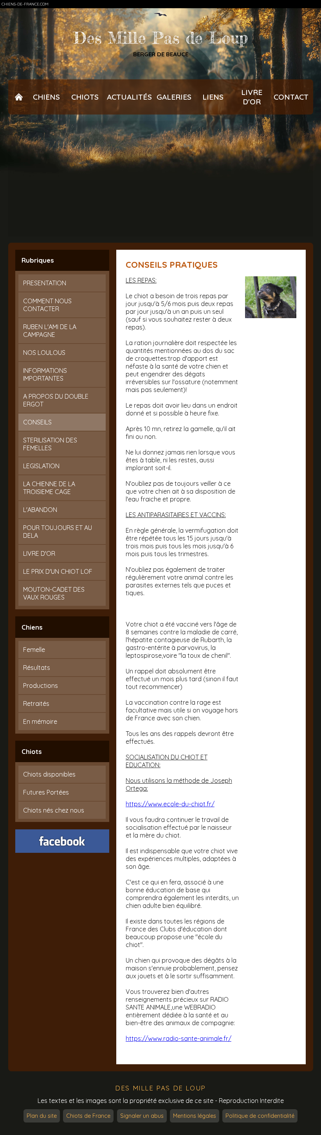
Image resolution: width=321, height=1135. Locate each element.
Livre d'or (251, 97)
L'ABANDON (40, 510)
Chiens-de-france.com (25, 4)
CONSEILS (37, 422)
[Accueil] (18, 96)
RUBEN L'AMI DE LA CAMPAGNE (49, 330)
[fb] (62, 841)
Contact (291, 97)
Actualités (129, 97)
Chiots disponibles (49, 774)
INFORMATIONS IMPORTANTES (45, 374)
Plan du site (42, 1115)
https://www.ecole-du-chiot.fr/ (170, 804)
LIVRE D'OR (39, 553)
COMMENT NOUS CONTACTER (47, 305)
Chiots (85, 97)
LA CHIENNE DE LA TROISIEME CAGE (49, 488)
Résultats (36, 667)
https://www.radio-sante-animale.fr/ (178, 1038)
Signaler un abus (142, 1115)
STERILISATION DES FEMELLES (50, 444)
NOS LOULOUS (44, 352)
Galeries (174, 97)
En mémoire (40, 721)
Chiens (46, 97)
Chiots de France (88, 1115)
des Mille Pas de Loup (160, 1088)
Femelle (34, 649)
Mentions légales (194, 1115)
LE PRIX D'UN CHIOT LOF (57, 571)
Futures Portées (46, 792)
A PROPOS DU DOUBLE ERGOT (55, 400)
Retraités (36, 703)
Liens (213, 97)
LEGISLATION (41, 466)
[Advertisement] (160, 178)
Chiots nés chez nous (53, 810)
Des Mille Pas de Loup (161, 38)
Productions (40, 685)
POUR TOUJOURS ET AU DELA (57, 531)
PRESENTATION (44, 283)
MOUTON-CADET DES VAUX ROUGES (54, 593)
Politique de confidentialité (259, 1115)
